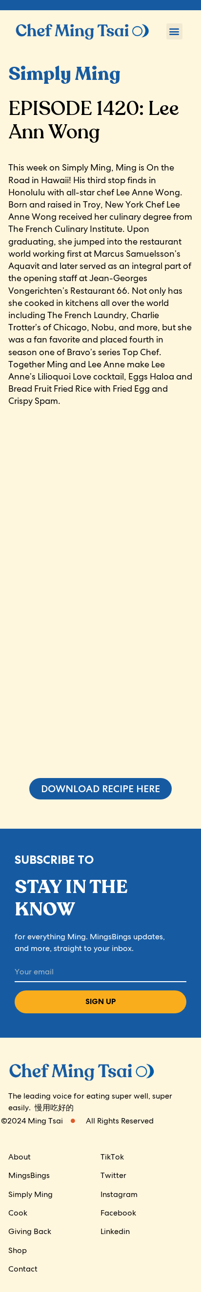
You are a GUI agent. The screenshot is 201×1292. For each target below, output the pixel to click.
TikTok (112, 1157)
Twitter (113, 1175)
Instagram (119, 1194)
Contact (23, 1269)
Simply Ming (30, 1194)
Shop (17, 1250)
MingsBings (29, 1175)
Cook (17, 1213)
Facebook (118, 1213)
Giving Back (29, 1231)
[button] (174, 31)
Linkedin (115, 1231)
